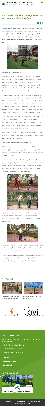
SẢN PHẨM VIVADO (9, 361)
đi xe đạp (19, 122)
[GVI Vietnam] (33, 311)
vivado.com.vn (22, 401)
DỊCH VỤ (6, 358)
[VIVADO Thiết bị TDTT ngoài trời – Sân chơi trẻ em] (19, 3)
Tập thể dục (11, 28)
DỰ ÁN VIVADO (8, 365)
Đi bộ (15, 122)
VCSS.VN (27, 404)
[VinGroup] (12, 311)
